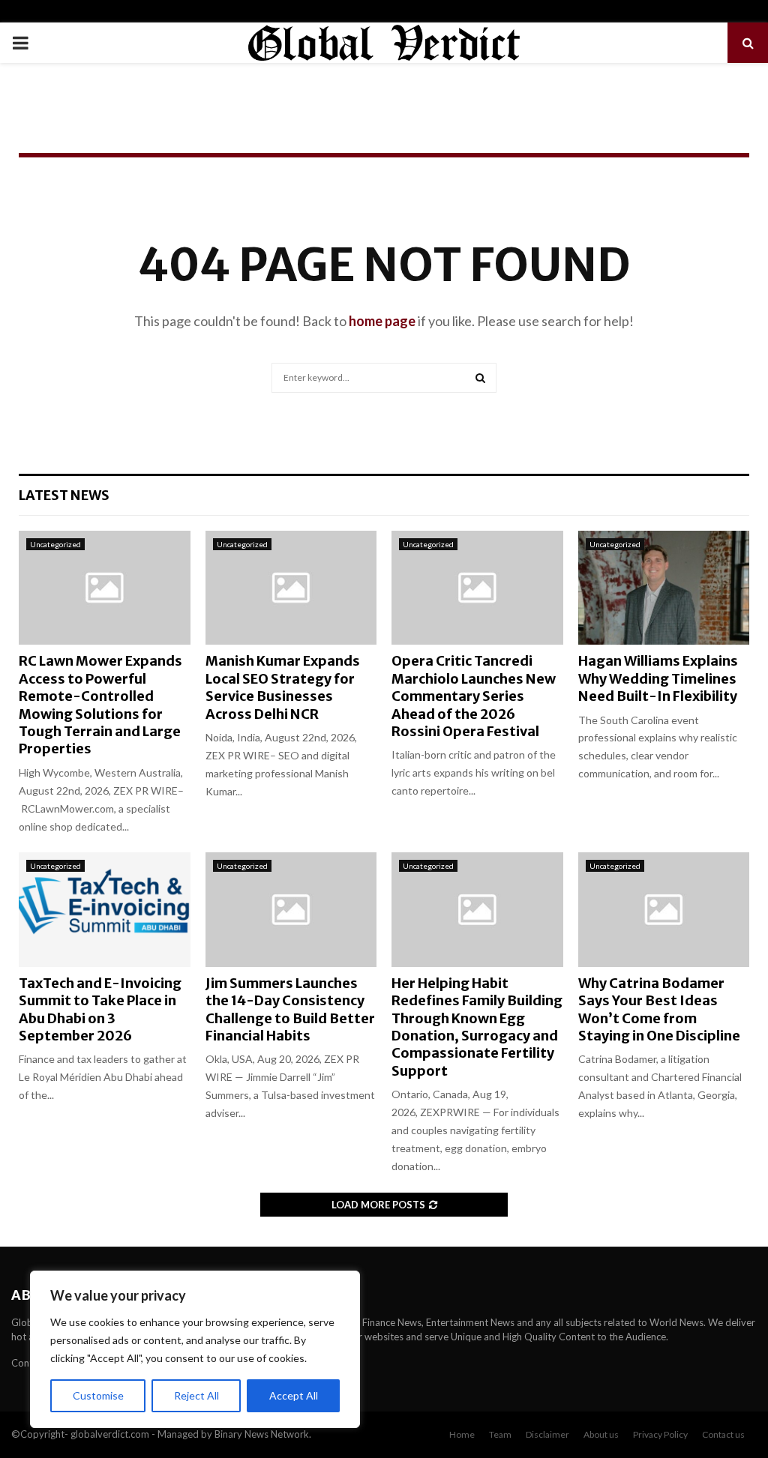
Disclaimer (547, 1434)
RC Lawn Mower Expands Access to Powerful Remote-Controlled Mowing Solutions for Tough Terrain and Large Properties (100, 704)
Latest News (64, 495)
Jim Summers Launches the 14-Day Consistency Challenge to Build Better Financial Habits (290, 1009)
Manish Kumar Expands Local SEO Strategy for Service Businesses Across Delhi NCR (283, 687)
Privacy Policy (660, 1434)
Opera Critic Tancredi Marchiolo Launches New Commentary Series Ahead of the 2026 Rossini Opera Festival (474, 696)
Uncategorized (55, 544)
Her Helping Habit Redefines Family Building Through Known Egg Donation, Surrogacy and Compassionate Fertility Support (477, 1026)
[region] (195, 1349)
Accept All (293, 1395)
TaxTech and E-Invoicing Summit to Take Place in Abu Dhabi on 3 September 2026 (100, 1009)
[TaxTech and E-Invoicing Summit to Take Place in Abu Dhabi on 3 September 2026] (104, 909)
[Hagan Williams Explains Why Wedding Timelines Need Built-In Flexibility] (664, 588)
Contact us (723, 1434)
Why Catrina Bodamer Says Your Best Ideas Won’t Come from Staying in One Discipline (659, 1009)
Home (462, 1434)
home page (382, 321)
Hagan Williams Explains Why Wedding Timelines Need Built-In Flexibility (658, 678)
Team (500, 1434)
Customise (98, 1395)
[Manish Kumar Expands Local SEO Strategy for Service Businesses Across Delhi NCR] (291, 588)
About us (601, 1434)
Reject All (196, 1395)
